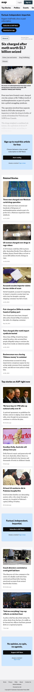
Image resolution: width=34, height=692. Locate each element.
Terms (4, 682)
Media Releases (17, 684)
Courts (26, 7)
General (5, 38)
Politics (17, 7)
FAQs (16, 682)
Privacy (10, 682)
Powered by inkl (17, 687)
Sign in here (22, 163)
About (21, 682)
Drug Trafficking (24, 57)
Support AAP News (17, 652)
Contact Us (28, 682)
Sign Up (28, 2)
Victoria (4, 61)
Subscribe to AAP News (10, 25)
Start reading (17, 157)
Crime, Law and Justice (9, 57)
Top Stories (6, 7)
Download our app (9, 30)
